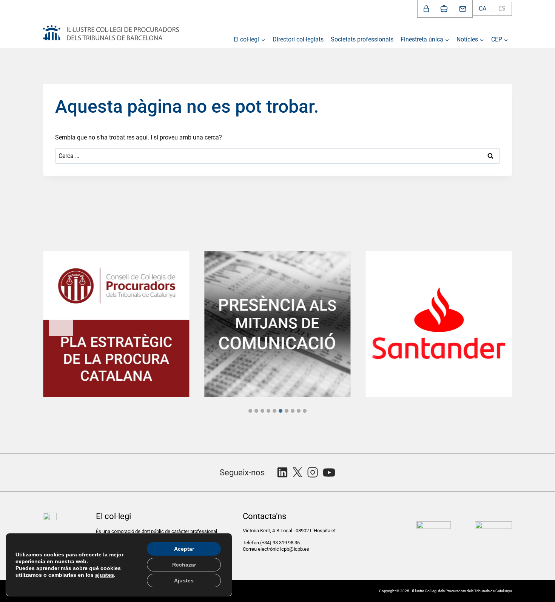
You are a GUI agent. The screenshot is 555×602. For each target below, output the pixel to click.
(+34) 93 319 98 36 (280, 542)
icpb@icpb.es (294, 549)
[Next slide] (494, 324)
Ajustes (184, 580)
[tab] (250, 411)
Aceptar (184, 549)
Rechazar (184, 565)
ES (502, 8)
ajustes (104, 575)
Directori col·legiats (298, 39)
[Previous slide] (61, 324)
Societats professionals (362, 39)
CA (482, 8)
